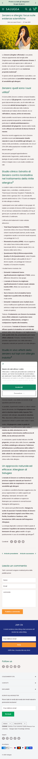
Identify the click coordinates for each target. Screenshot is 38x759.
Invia (19, 645)
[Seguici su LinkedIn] (18, 666)
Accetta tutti (19, 387)
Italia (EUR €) (18, 723)
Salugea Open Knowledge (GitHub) (19, 729)
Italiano (5, 723)
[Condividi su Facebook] (11, 541)
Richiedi (8, 714)
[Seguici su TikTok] (15, 666)
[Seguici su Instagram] (7, 666)
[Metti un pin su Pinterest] (15, 541)
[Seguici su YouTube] (11, 666)
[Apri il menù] (3, 9)
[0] (34, 9)
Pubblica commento (12, 611)
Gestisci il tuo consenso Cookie (17, 726)
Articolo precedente (11, 553)
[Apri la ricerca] (26, 9)
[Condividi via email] (23, 541)
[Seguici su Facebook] (3, 666)
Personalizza (18, 393)
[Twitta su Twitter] (19, 541)
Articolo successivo (27, 553)
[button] (35, 3)
